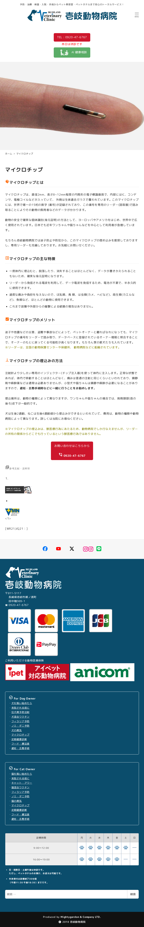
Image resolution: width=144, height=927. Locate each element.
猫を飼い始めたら (21, 774)
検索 (133, 894)
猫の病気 (16, 801)
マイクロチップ (20, 735)
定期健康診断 (19, 739)
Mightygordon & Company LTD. (80, 917)
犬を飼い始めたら (21, 703)
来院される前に (20, 708)
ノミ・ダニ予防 (20, 726)
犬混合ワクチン (20, 717)
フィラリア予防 (20, 721)
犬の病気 (16, 730)
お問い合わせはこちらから (72, 451)
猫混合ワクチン (20, 787)
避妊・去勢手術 (20, 748)
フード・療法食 (20, 744)
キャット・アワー (21, 783)
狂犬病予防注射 (20, 712)
